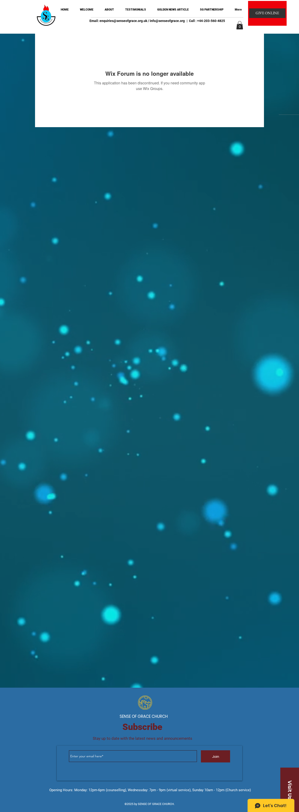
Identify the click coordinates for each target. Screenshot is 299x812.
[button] (239, 25)
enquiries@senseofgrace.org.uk (123, 21)
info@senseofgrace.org (167, 21)
